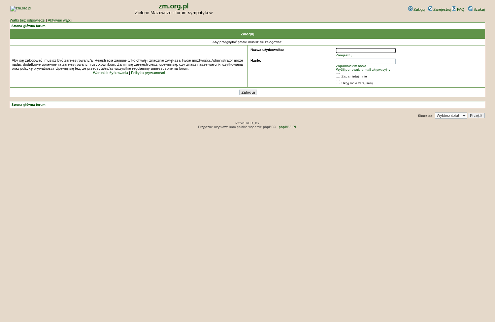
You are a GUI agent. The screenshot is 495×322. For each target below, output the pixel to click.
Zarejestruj (441, 9)
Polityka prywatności (148, 73)
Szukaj (478, 9)
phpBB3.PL (288, 127)
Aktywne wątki (59, 20)
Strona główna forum (28, 26)
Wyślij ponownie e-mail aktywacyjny (363, 69)
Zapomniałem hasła (351, 66)
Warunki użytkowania (110, 73)
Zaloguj (418, 9)
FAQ (460, 9)
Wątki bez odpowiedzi (27, 20)
